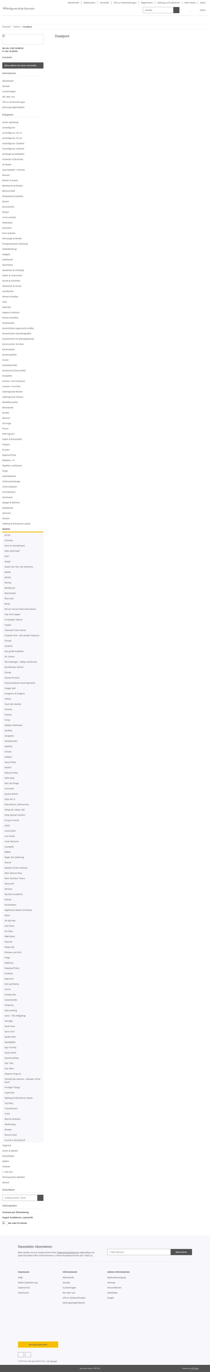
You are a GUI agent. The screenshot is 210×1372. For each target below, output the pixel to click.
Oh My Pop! (10, 920)
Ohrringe (6, 423)
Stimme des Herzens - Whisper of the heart (22, 1080)
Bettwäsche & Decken (12, 185)
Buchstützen (8, 206)
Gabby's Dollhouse (13, 725)
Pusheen (9, 973)
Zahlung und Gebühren (168, 2)
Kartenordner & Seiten (13, 344)
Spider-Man (10, 1036)
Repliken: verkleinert (12, 465)
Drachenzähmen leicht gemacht (20, 683)
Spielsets (6, 513)
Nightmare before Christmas (18, 910)
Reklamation (89, 2)
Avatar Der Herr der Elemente (19, 566)
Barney (8, 582)
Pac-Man (9, 931)
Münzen (6, 418)
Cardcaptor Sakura (13, 619)
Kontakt (6, 86)
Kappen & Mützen (11, 312)
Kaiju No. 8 (10, 799)
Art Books (6, 164)
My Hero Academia (14, 894)
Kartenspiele (8, 349)
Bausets (6, 175)
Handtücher (8, 291)
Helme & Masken (10, 296)
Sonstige (9, 1021)
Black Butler (10, 593)
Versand (53, 1361)
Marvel (8, 862)
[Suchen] (176, 10)
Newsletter (112, 1292)
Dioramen (7, 228)
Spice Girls (10, 1031)
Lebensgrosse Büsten (12, 391)
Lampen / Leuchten (11, 386)
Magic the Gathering (14, 857)
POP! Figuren (8, 433)
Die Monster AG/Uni (14, 667)
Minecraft (9, 883)
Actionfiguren (8, 127)
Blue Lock (9, 598)
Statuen (6, 518)
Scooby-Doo (10, 994)
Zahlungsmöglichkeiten (13, 107)
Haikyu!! (8, 757)
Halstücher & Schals (11, 286)
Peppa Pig (9, 947)
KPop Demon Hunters (15, 815)
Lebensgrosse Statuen (12, 397)
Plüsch (5, 428)
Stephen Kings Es (13, 1073)
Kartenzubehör (9, 354)
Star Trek (9, 1063)
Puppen (6, 444)
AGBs (20, 1277)
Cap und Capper (12, 614)
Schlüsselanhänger (11, 481)
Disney (8, 672)
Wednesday (10, 1124)
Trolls (7, 1113)
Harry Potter (10, 762)
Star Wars (9, 1068)
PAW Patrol (10, 936)
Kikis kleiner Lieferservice (17, 804)
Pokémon (9, 962)
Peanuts (8, 941)
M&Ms (8, 852)
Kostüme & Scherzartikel (14, 370)
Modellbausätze (10, 402)
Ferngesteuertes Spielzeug (15, 243)
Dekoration (7, 222)
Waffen (5, 1161)
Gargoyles (9, 735)
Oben (7, 915)
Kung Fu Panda (12, 820)
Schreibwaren (9, 492)
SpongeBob (10, 1042)
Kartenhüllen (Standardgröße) (16, 333)
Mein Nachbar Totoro (15, 878)
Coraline (9, 646)
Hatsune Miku (11, 772)
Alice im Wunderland (15, 545)
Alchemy (9, 540)
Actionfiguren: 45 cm (12, 138)
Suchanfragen (9, 91)
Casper (8, 624)
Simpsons (9, 1005)
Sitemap (111, 1282)
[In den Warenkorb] (40, 1198)
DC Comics (10, 656)
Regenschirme (9, 455)
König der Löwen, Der (15, 809)
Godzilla (8, 746)
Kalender (6, 307)
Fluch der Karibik (13, 704)
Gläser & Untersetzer (12, 275)
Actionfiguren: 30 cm (12, 132)
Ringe (5, 470)
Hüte (4, 301)
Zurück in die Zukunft (15, 1140)
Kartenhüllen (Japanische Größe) (18, 328)
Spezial (5, 1182)
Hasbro (8, 767)
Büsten (5, 212)
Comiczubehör (9, 217)
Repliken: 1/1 (8, 460)
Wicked (8, 1129)
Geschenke (7, 264)
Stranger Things (12, 1087)
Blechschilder (8, 191)
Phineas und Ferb (13, 952)
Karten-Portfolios (10, 317)
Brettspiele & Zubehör (12, 196)
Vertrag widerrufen (38, 1344)
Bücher (5, 201)
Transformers (11, 1108)
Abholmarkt (73, 2)
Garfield (8, 730)
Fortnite (8, 709)
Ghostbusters (11, 741)
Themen (6, 1166)
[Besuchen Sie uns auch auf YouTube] (28, 1354)
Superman (10, 1092)
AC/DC (8, 535)
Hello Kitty (9, 778)
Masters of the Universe (16, 867)
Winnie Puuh (11, 1134)
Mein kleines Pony (13, 873)
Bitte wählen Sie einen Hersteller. (21, 65)
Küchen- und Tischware (13, 381)
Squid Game (10, 1052)
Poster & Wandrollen (12, 439)
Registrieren (147, 2)
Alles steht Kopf (12, 551)
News (202, 2)
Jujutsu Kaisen (11, 793)
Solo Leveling (11, 1010)
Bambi (8, 572)
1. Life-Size (7, 1171)
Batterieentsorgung (116, 1277)
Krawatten (7, 375)
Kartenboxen (8, 323)
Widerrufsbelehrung (28, 1282)
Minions (8, 889)
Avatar (8, 561)
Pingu (7, 957)
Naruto (8, 899)
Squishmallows (12, 1058)
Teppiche (6, 1145)
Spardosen (7, 497)
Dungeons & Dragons (15, 693)
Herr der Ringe (12, 783)
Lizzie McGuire (12, 841)
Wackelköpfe (8, 1156)
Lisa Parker (10, 836)
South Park (10, 1026)
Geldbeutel (7, 259)
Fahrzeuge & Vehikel (12, 238)
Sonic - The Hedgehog (15, 1015)
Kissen (5, 360)
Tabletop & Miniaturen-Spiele (16, 523)
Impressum (23, 1292)
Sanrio (8, 989)
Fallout (8, 698)
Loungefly (9, 846)
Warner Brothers (13, 1119)
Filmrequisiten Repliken (13, 1177)
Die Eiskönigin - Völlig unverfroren (21, 661)
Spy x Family (10, 1047)
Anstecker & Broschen (12, 159)
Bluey (7, 603)
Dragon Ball (10, 688)
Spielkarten (7, 507)
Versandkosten (114, 1287)
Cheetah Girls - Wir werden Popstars (22, 635)
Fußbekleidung (9, 249)
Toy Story (9, 1103)
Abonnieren (181, 1252)
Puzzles (5, 449)
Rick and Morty (12, 984)
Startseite (104, 2)
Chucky (8, 640)
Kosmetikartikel (9, 365)
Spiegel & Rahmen (11, 502)
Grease (8, 751)
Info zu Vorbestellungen (125, 2)
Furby (7, 720)
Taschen (6, 529)
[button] (185, 10)
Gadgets (6, 254)
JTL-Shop (195, 1368)
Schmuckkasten (9, 486)
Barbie (8, 577)
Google (110, 1297)
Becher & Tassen (10, 180)
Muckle (5, 412)
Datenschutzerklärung (68, 1252)
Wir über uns (8, 96)
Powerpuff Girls (12, 968)
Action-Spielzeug (10, 122)
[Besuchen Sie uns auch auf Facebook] (21, 1354)
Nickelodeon (10, 904)
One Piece (9, 926)
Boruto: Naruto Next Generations (20, 609)
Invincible (9, 788)
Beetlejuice (10, 588)
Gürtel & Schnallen (11, 280)
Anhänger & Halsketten (13, 154)
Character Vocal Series (15, 630)
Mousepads (7, 407)
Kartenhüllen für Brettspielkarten (18, 338)
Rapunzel (9, 978)
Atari (7, 556)
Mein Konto (190, 2)
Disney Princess (12, 677)
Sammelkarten (9, 476)
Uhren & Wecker (10, 1150)
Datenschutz (24, 1287)
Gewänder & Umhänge (13, 270)
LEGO (7, 825)
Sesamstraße (11, 999)
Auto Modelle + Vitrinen (13, 169)
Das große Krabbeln (14, 651)
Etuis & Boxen (8, 233)
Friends (8, 714)
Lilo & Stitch (10, 830)
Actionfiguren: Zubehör (13, 143)
